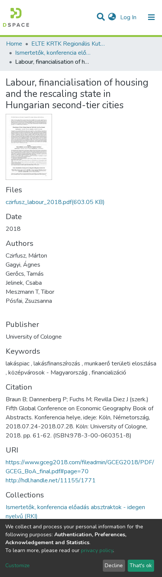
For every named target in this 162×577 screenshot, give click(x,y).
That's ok (141, 565)
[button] (112, 17)
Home (14, 44)
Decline (114, 565)
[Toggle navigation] (151, 17)
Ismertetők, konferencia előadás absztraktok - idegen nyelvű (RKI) (52, 53)
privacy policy (97, 550)
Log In (129, 17)
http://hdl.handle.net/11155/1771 (51, 480)
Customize (17, 565)
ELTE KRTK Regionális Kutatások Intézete (69, 44)
